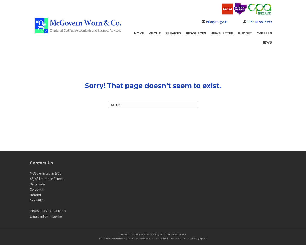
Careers (264, 33)
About (155, 33)
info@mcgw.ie (217, 21)
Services (173, 33)
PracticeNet (189, 238)
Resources (196, 33)
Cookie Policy (168, 234)
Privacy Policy (151, 234)
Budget (245, 33)
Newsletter (222, 33)
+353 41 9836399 (259, 21)
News (267, 42)
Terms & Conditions (131, 234)
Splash (203, 238)
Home (139, 33)
